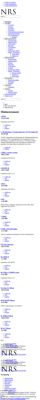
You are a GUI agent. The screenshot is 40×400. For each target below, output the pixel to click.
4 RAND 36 (5, 168)
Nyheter (10, 27)
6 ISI (2, 199)
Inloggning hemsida (14, 33)
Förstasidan (7, 21)
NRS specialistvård (10, 39)
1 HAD (3, 116)
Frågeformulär (12, 40)
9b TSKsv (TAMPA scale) (10, 272)
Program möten (16, 73)
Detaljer (6, 128)
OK (1, 397)
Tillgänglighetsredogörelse (16, 32)
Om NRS (7, 23)
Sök (2, 16)
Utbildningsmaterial (10, 94)
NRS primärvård (9, 57)
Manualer (11, 46)
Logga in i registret (10, 2)
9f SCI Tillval (6, 328)
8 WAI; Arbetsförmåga (9, 229)
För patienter (8, 78)
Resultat (10, 83)
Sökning (14, 37)
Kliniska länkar (12, 92)
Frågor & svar (8, 96)
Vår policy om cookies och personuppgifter (12, 399)
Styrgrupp (11, 30)
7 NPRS (3, 216)
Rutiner (10, 63)
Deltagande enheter (14, 51)
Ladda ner (7, 125)
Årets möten (15, 54)
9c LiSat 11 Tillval (7, 288)
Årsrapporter (12, 47)
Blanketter (11, 82)
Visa (5, 126)
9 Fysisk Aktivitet (7, 244)
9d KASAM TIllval (8, 300)
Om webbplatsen (13, 35)
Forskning (8, 85)
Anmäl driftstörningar (10, 5)
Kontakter (11, 28)
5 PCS (3, 184)
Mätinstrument (12, 42)
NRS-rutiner (11, 44)
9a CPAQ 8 (5, 257)
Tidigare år (15, 56)
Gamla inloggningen (10, 4)
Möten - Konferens (13, 52)
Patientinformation (13, 80)
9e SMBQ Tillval (7, 316)
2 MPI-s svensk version (9, 152)
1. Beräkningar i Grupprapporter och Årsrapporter (19, 132)
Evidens (7, 89)
